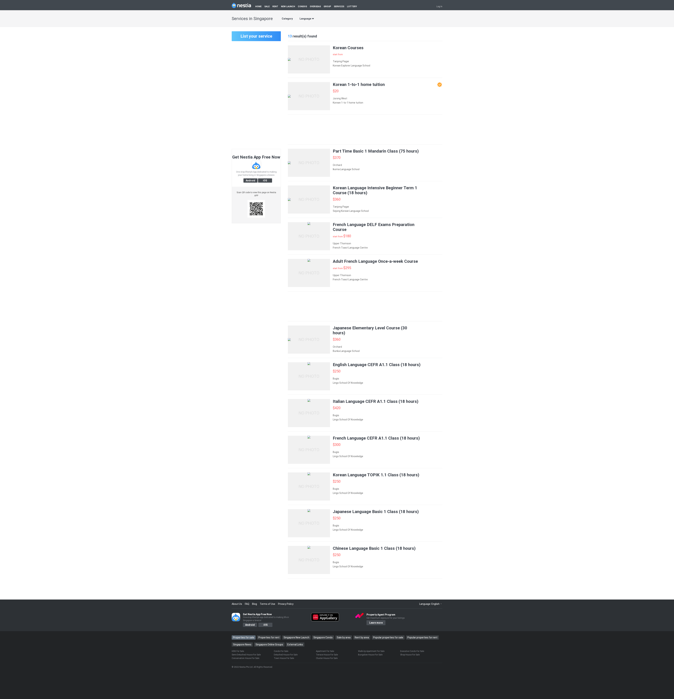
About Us (237, 604)
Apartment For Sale (325, 651)
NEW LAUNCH (288, 6)
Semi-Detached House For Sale (246, 654)
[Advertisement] (256, 94)
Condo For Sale (281, 651)
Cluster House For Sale (327, 658)
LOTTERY (352, 6)
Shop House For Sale (410, 654)
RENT (275, 6)
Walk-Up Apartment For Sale (371, 651)
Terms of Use (267, 604)
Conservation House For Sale (245, 658)
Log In (439, 6)
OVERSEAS (315, 6)
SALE (267, 6)
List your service (256, 36)
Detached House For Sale (286, 654)
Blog (254, 604)
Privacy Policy (285, 604)
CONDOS (302, 6)
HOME (258, 6)
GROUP (327, 6)
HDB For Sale (238, 651)
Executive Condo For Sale (412, 651)
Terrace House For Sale (327, 654)
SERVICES (339, 6)
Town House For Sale (284, 658)
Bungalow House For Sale (370, 654)
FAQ (247, 604)
